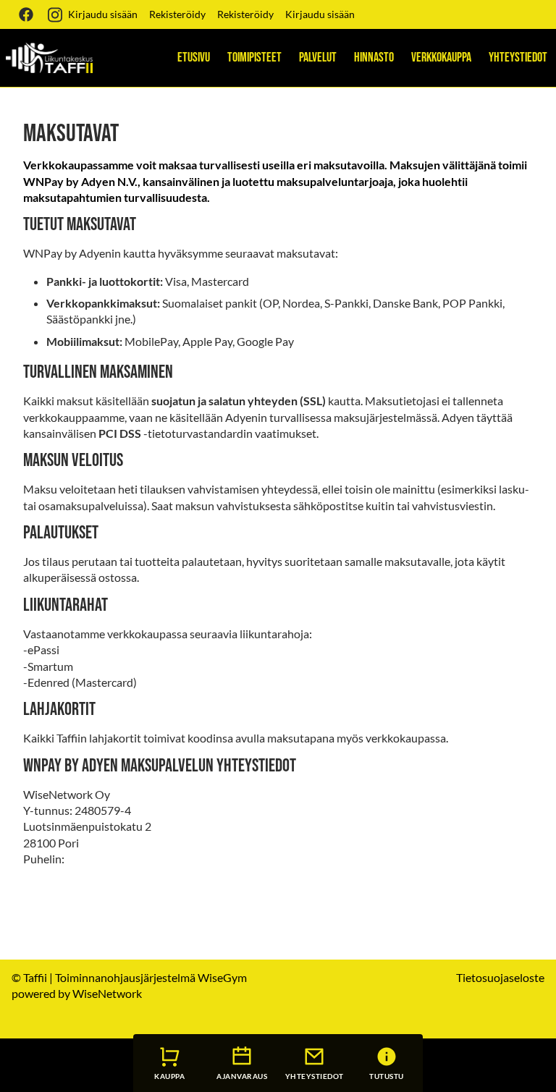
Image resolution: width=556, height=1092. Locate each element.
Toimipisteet (254, 57)
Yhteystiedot (518, 57)
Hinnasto (374, 57)
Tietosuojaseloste (500, 977)
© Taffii (29, 977)
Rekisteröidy (177, 14)
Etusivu (193, 57)
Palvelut (318, 57)
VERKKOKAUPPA (441, 57)
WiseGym (222, 977)
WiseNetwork (107, 993)
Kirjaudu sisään (103, 14)
